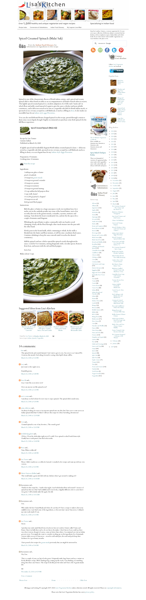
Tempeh (94, 362)
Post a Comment (26, 576)
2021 (112, 144)
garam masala (37, 178)
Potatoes (94, 335)
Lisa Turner (29, 336)
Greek (94, 283)
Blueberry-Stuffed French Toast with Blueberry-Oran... (118, 270)
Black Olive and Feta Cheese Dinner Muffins (118, 326)
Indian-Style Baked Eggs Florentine (117, 234)
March (115, 204)
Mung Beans (95, 317)
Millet (93, 312)
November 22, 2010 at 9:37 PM (31, 572)
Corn (93, 259)
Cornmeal (95, 262)
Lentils (94, 303)
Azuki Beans (95, 221)
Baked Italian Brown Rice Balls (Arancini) (118, 256)
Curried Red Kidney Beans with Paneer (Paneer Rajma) (121, 111)
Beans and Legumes (97, 226)
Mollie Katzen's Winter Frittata (118, 315)
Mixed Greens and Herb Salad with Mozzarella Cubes (76, 328)
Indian (29, 338)
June (114, 196)
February (115, 341)
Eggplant (94, 270)
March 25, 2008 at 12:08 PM (30, 441)
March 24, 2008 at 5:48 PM (30, 374)
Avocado (94, 219)
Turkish (94, 369)
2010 (112, 173)
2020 (112, 147)
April (114, 201)
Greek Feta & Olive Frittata (118, 291)
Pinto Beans (95, 330)
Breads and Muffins (97, 242)
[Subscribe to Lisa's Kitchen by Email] (100, 52)
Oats (93, 323)
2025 (112, 134)
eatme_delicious (26, 408)
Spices (94, 351)
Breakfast (94, 244)
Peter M (23, 380)
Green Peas (95, 288)
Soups (93, 348)
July (114, 193)
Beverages (95, 233)
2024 (112, 136)
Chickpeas (95, 257)
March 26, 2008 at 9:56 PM (30, 545)
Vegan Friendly (96, 373)
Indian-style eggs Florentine (44, 113)
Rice (93, 342)
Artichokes (95, 212)
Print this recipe (29, 164)
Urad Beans (95, 371)
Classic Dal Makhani (118, 220)
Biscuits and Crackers (98, 235)
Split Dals (94, 355)
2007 (112, 347)
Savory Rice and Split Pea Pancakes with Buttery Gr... (118, 243)
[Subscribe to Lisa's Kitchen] (93, 52)
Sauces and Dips (96, 346)
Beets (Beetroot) (96, 228)
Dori (22, 422)
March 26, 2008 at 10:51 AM (30, 495)
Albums (94, 206)
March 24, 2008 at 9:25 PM (30, 402)
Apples (94, 210)
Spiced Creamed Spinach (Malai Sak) (118, 238)
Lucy (22, 364)
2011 (112, 170)
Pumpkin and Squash (98, 337)
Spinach (34, 338)
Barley (94, 224)
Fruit (93, 279)
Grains (94, 281)
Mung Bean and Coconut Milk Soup (118, 311)
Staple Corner (96, 360)
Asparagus (95, 217)
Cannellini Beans (97, 250)
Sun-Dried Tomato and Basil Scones (118, 217)
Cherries (94, 255)
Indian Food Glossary (57, 27)
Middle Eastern (96, 310)
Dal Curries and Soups (98, 264)
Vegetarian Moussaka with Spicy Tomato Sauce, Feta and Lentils (44, 328)
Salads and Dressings (97, 344)
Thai (93, 364)
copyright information (114, 588)
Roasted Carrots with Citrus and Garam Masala (60, 328)
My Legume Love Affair (74, 27)
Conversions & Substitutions (39, 27)
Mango (94, 305)
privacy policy (89, 592)
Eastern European (97, 268)
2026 (112, 131)
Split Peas (94, 358)
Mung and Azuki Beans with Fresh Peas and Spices (121, 101)
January (115, 343)
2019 (112, 149)
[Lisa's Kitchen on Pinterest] (121, 52)
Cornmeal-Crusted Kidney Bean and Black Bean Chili (117, 301)
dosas (72, 111)
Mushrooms (95, 319)
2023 (112, 139)
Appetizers (95, 208)
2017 (112, 155)
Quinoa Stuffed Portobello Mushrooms (116, 285)
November (116, 183)
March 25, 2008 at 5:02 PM (30, 467)
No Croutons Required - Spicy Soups (118, 248)
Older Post (83, 580)
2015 (112, 160)
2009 (112, 175)
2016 (112, 157)
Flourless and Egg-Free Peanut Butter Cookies (121, 91)
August (115, 191)
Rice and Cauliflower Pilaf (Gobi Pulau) (118, 306)
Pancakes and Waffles (98, 326)
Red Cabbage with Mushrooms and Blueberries (117, 295)
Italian (94, 296)
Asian (93, 215)
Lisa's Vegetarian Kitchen (63, 588)
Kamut (94, 298)
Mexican (94, 308)
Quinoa (94, 339)
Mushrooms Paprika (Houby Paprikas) (117, 252)
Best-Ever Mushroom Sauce (120, 82)
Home (54, 580)
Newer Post (23, 580)
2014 (112, 162)
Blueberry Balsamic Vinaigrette (117, 213)
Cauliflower (95, 253)
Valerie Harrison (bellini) (29, 473)
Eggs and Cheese (97, 272)
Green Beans (95, 285)
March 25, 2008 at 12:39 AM (30, 416)
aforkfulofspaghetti (27, 434)
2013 (112, 165)
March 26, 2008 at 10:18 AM (30, 479)
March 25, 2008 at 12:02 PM (30, 427)
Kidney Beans (96, 301)
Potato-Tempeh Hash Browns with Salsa (118, 331)
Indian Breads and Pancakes (97, 293)
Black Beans (95, 237)
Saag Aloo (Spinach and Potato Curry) (121, 119)
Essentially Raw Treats (98, 275)
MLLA (94, 314)
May (114, 199)
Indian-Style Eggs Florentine (62, 152)
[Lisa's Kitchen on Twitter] (114, 52)
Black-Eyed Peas (97, 240)
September (116, 188)
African (94, 203)
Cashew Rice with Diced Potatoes (117, 261)
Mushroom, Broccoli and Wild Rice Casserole (28, 328)
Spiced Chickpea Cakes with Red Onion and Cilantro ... (118, 228)
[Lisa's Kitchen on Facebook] (107, 52)
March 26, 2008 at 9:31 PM (30, 515)
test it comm (25, 396)
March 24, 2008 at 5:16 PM (30, 358)
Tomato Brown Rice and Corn (118, 281)
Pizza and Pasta (96, 333)
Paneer (94, 328)
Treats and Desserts (97, 367)
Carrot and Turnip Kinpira (117, 224)
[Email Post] (53, 336)
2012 (112, 168)
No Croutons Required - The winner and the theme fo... (118, 207)
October (115, 186)
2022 (112, 142)
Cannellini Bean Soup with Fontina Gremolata (118, 275)
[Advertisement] (96, 84)
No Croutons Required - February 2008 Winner (118, 336)
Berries (94, 231)
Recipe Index (23, 27)
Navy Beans (95, 321)
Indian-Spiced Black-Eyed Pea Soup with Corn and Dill (118, 320)
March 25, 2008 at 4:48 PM (30, 453)
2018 (112, 152)
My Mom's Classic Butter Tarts (117, 265)
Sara (22, 350)
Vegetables (40, 338)
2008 (112, 178)
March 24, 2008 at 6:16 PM (30, 390)
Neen (22, 448)
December (116, 180)
